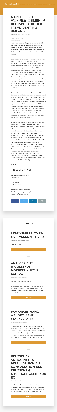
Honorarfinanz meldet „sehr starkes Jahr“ (25, 316)
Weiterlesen (29, 249)
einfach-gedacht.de (10, 4)
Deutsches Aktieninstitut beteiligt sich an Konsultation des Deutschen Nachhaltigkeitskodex (28, 367)
